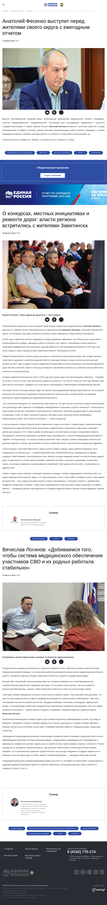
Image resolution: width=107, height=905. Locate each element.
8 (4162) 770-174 (81, 852)
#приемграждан (16, 828)
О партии (8, 849)
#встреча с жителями (62, 153)
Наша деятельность (17, 11)
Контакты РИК (11, 855)
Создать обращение (52, 175)
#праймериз (96, 153)
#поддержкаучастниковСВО (39, 833)
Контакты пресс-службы (33, 856)
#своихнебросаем (89, 828)
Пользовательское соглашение (14, 891)
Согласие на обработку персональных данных (19, 897)
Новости (29, 11)
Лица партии (31, 849)
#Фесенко (43, 153)
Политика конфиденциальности (14, 893)
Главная (5, 11)
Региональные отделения (53, 850)
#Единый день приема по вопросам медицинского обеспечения (52, 828)
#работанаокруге (39, 539)
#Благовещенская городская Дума (19, 153)
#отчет (80, 153)
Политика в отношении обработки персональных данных (24, 895)
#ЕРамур (71, 539)
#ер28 (56, 539)
